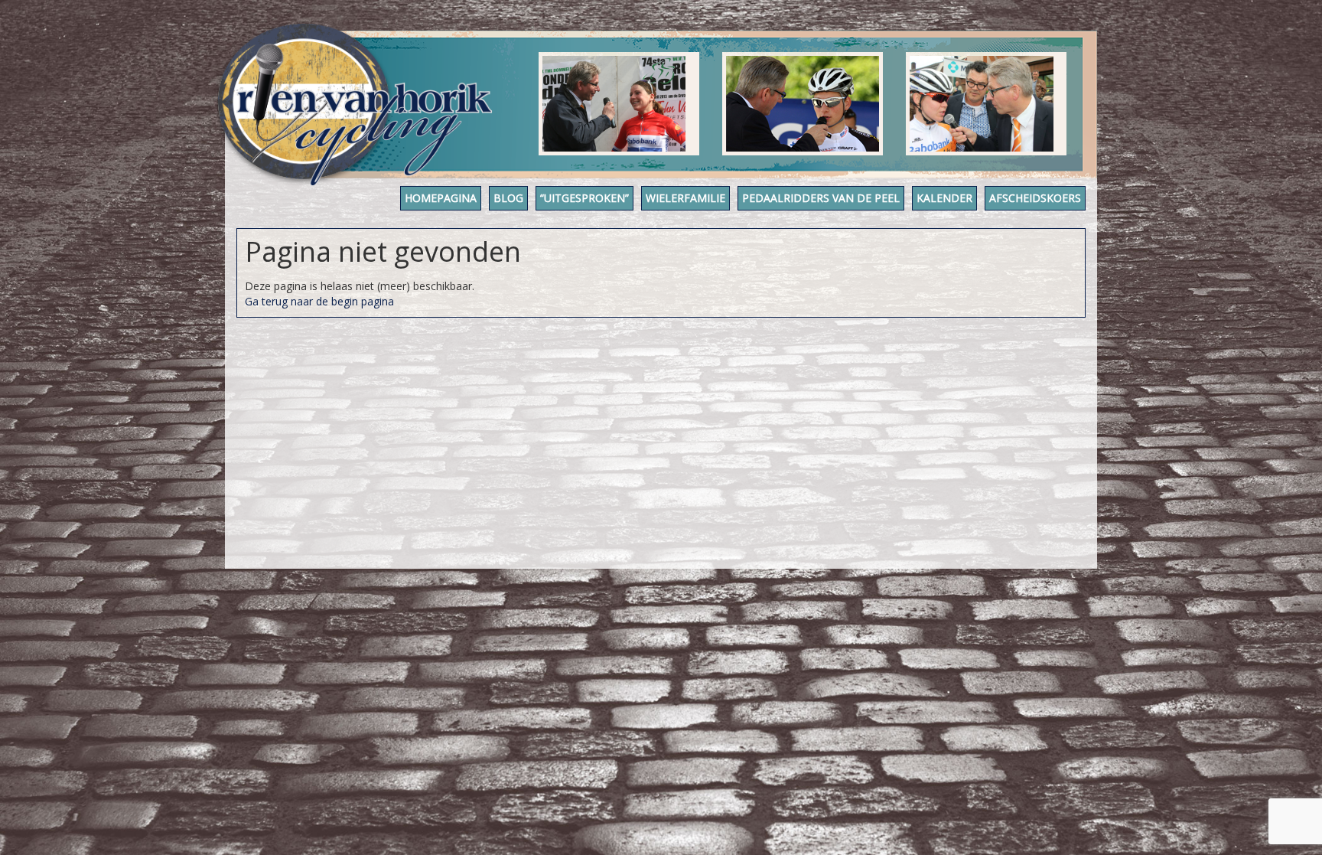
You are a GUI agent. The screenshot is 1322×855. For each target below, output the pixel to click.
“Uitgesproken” (584, 198)
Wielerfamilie (685, 198)
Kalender (944, 198)
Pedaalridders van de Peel (821, 198)
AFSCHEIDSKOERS (1035, 198)
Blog (508, 198)
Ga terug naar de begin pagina (319, 301)
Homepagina (441, 198)
